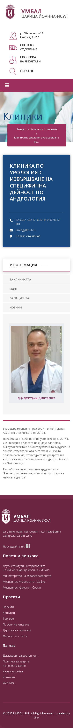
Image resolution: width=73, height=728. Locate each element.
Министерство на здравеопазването (27, 576)
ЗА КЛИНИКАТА (20, 279)
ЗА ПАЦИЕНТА (19, 298)
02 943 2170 (24, 535)
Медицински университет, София (24, 581)
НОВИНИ (16, 307)
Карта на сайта (13, 671)
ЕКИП (13, 289)
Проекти (8, 607)
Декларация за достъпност (20, 655)
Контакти (9, 677)
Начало (20, 129)
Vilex (36, 717)
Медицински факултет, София (22, 587)
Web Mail (8, 683)
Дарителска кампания (17, 630)
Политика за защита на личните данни (16, 663)
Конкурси (9, 613)
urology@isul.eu (25, 230)
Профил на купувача (16, 624)
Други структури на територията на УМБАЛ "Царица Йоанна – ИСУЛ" (26, 568)
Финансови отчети (15, 636)
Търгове (8, 618)
